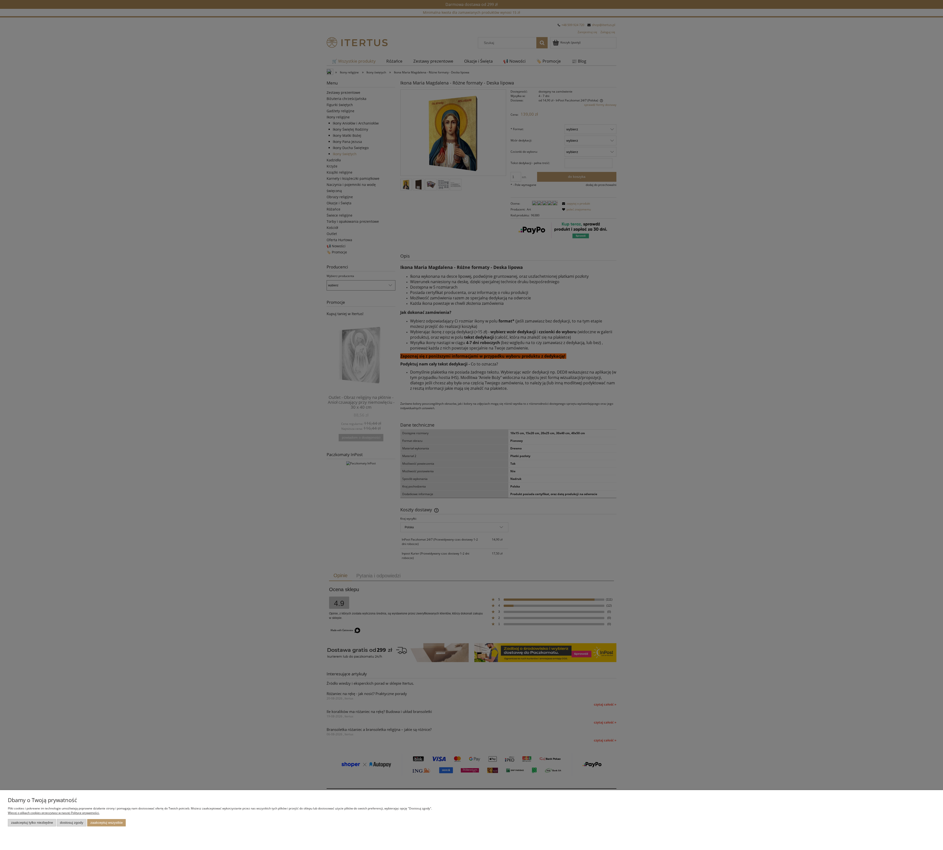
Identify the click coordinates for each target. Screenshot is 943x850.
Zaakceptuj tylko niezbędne (32, 822)
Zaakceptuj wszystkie (106, 822)
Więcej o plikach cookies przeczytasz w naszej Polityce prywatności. (53, 813)
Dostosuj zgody (71, 822)
